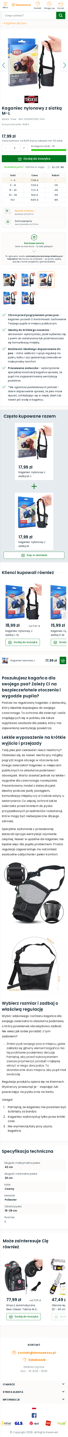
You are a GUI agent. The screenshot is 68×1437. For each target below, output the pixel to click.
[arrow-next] (64, 614)
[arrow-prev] (4, 614)
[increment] (5, 147)
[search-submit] (60, 15)
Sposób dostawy (24, 210)
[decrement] (23, 147)
